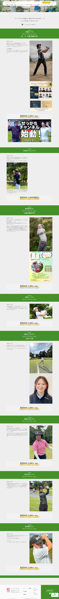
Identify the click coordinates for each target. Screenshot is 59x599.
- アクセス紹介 (35, 594)
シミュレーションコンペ (21, 4)
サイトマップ (8, 598)
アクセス (48, 4)
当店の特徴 (11, 4)
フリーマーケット (43, 4)
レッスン (34, 4)
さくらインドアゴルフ (10, 2)
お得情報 (7, 4)
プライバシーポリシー (12, 598)
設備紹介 (38, 4)
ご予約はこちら (47, 2)
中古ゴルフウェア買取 (29, 4)
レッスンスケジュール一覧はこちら (30, 24)
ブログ (52, 4)
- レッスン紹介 (35, 589)
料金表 (15, 4)
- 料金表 (34, 590)
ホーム (24, 588)
